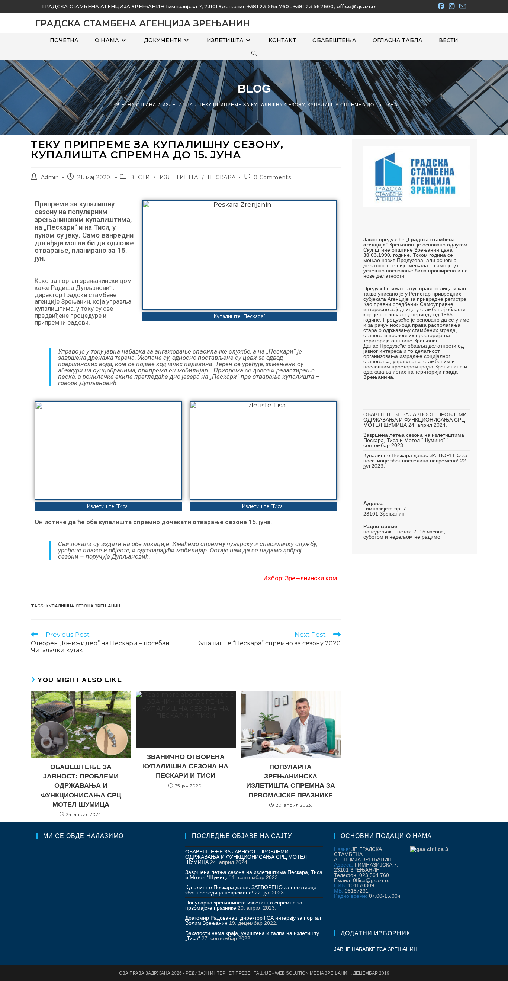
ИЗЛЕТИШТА (179, 177)
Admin (50, 177)
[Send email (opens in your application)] (461, 6)
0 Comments (272, 177)
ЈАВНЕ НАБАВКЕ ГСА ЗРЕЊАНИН (375, 949)
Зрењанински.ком (311, 578)
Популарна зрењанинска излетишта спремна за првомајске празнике (290, 781)
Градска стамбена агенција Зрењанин (142, 23)
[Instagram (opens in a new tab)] (452, 6)
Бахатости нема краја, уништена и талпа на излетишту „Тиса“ (252, 935)
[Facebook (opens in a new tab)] (441, 6)
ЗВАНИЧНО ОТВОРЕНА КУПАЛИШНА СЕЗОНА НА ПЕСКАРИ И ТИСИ (185, 766)
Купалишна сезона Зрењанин (83, 606)
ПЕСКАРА (221, 177)
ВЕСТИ (140, 177)
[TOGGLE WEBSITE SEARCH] (254, 53)
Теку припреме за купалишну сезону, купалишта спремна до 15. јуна (298, 104)
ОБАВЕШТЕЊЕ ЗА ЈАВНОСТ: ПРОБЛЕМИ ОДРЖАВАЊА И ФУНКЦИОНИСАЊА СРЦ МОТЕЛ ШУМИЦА (415, 420)
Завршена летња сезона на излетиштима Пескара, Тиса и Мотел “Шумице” (413, 437)
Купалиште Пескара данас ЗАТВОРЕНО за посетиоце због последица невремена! (415, 458)
